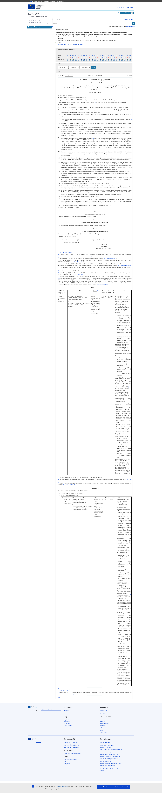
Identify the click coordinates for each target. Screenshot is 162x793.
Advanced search (130, 26)
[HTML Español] (70, 55)
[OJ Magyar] (105, 60)
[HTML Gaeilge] (92, 55)
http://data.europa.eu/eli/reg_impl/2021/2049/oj (70, 44)
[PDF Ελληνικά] (84, 57)
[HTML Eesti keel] (81, 55)
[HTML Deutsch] (78, 55)
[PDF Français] (89, 57)
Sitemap (66, 713)
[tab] (94, 49)
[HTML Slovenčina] (122, 55)
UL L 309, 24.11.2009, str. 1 (66, 252)
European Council (104, 744)
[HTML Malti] (108, 55)
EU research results (104, 723)
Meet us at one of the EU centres (71, 747)
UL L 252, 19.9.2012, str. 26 (124, 265)
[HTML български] (67, 55)
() (95, 102)
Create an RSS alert (36, 22)
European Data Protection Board (107, 765)
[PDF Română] (119, 57)
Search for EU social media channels (72, 753)
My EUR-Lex (122, 7)
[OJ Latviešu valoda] (100, 60)
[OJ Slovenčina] (122, 60)
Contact (66, 712)
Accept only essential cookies (120, 787)
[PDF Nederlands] (111, 57)
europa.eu (38, 742)
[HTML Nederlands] (111, 55)
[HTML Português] (116, 55)
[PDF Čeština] (73, 57)
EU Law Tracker (103, 732)
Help (127, 19)
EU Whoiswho (103, 725)
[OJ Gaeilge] (92, 60)
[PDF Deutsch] (78, 57)
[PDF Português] (116, 57)
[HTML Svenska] (130, 55)
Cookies (66, 765)
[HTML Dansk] (76, 55)
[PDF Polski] (114, 57)
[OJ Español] (70, 60)
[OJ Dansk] (76, 60)
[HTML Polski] (114, 55)
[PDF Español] (70, 57)
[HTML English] (86, 55)
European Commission (105, 747)
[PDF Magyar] (105, 57)
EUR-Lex (33, 13)
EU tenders (102, 721)
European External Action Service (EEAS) (109, 754)
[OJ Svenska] (130, 60)
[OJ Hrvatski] (95, 60)
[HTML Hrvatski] (95, 55)
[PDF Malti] (108, 57)
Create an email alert (36, 20)
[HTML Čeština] (73, 55)
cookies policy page (62, 786)
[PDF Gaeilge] (92, 57)
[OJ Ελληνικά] (84, 60)
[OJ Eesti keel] (81, 60)
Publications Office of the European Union (51, 710)
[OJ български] (67, 60)
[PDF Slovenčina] (122, 57)
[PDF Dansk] (76, 57)
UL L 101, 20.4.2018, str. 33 (78, 274)
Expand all (122, 47)
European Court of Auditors (106, 752)
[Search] (133, 23)
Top (59, 697)
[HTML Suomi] (127, 55)
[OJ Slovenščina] (124, 60)
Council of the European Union (107, 745)
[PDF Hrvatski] (95, 57)
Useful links (102, 713)
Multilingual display (63, 64)
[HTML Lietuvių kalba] (103, 55)
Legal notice (67, 720)
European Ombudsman (105, 761)
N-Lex (101, 730)
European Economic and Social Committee (110, 756)
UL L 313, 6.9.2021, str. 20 (102, 284)
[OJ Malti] (108, 60)
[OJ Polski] (114, 60)
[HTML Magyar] (105, 55)
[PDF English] (86, 57)
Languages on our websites (70, 759)
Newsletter (102, 712)
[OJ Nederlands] (111, 60)
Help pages (66, 710)
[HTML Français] (89, 55)
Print (131, 19)
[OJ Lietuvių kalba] (103, 60)
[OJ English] (86, 60)
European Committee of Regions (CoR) (109, 758)
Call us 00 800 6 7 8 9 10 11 (70, 742)
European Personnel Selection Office (108, 767)
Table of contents (35, 27)
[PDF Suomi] (127, 57)
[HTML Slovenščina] (124, 55)
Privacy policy (67, 761)
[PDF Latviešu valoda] (100, 57)
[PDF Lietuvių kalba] (103, 57)
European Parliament (105, 742)
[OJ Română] (119, 60)
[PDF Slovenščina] (124, 57)
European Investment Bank (106, 760)
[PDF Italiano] (97, 57)
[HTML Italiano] (97, 55)
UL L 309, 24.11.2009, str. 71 (70, 484)
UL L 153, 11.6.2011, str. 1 (77, 261)
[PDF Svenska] (130, 57)
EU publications (103, 727)
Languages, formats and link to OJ (67, 49)
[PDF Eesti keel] (81, 57)
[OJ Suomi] (127, 60)
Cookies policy (67, 721)
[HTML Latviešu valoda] (100, 55)
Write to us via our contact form (71, 745)
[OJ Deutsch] (78, 60)
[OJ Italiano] (97, 60)
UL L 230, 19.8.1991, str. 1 (110, 258)
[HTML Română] (119, 55)
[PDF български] (67, 57)
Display (93, 67)
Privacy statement (68, 725)
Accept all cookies (103, 787)
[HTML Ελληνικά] (84, 55)
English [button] (131, 7)
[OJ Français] (89, 60)
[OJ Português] (116, 60)
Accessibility (67, 723)
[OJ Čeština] (73, 60)
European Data (103, 720)
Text (59, 71)
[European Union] (32, 739)
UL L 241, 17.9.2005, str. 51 (93, 256)
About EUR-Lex (103, 710)
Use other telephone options (70, 744)
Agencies (102, 770)
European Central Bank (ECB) (107, 751)
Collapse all (129, 47)
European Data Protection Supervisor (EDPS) (110, 763)
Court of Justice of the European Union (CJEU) (111, 749)
